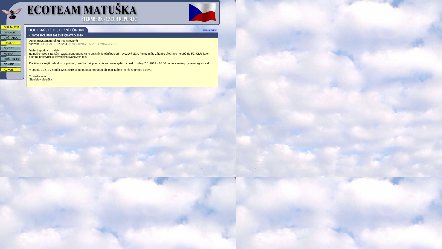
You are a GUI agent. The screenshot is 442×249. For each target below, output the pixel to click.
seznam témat (210, 29)
